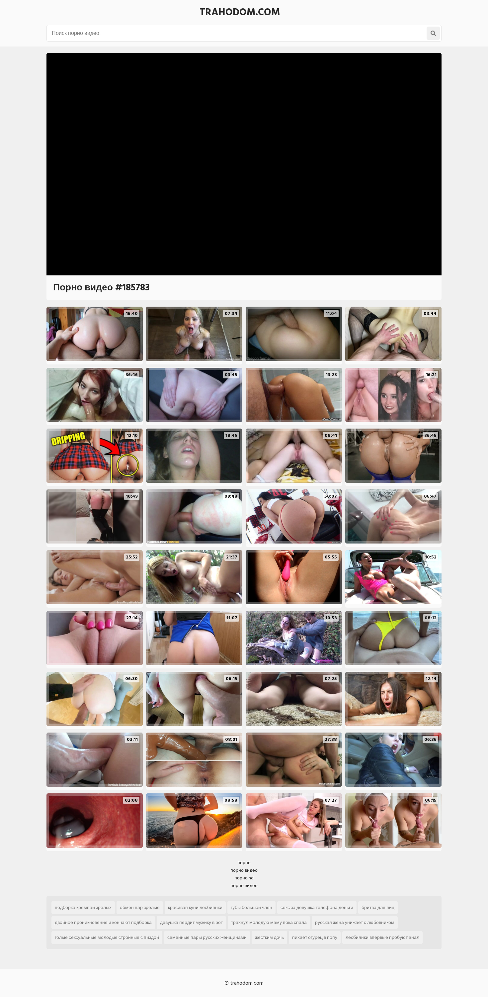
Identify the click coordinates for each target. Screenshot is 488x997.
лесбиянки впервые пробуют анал (382, 937)
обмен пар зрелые (140, 907)
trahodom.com (240, 12)
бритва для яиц (378, 907)
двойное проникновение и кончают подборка (103, 922)
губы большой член (251, 907)
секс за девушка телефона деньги (317, 907)
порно (244, 862)
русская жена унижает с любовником (354, 922)
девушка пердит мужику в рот (191, 922)
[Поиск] (433, 33)
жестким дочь (269, 937)
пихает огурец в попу (314, 937)
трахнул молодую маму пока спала (269, 922)
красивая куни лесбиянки (195, 907)
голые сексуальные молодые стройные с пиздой (107, 937)
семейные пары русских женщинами (207, 937)
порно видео (244, 870)
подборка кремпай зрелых (83, 907)
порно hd (244, 878)
